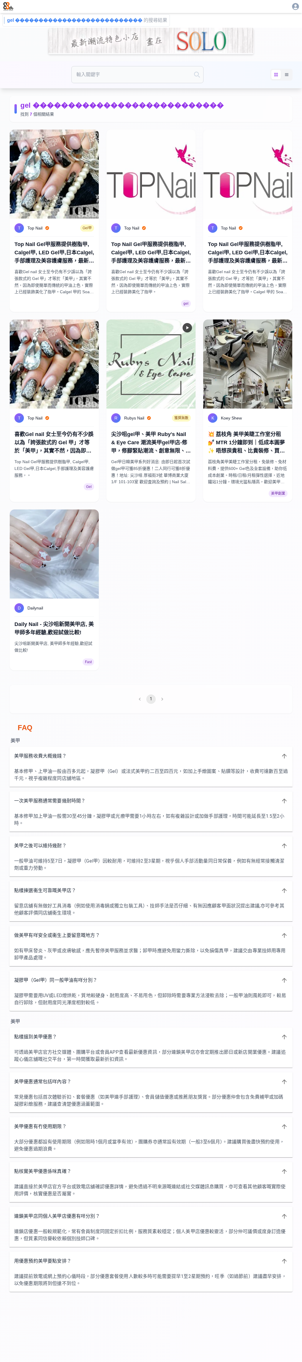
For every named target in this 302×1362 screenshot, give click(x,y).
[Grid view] (276, 74)
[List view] (286, 74)
